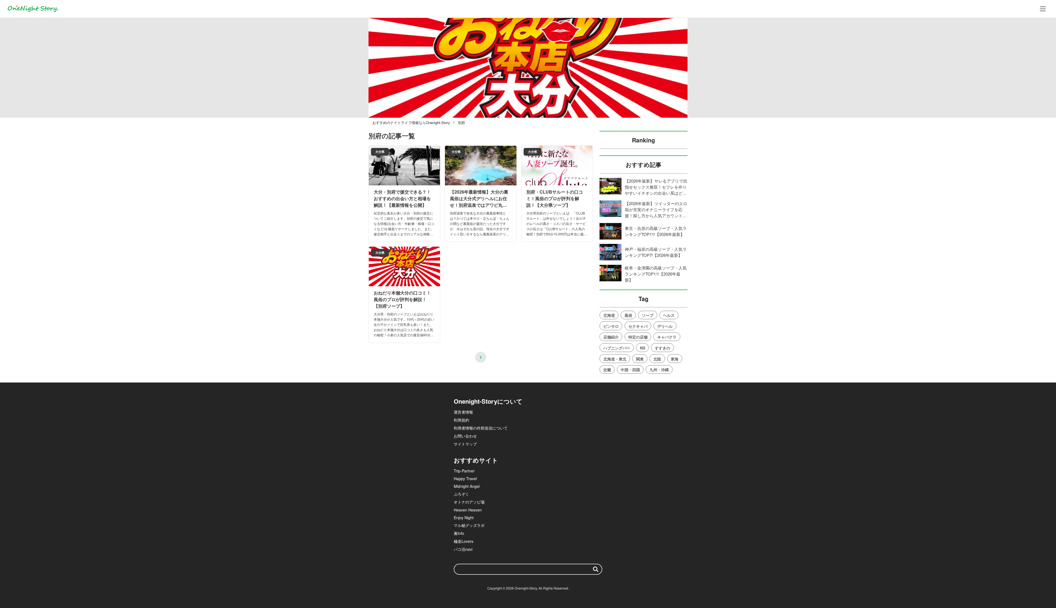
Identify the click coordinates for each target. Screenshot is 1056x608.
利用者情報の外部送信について (481, 428)
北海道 (609, 315)
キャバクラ (666, 337)
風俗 (628, 315)
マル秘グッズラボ (469, 525)
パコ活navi (463, 549)
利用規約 (461, 420)
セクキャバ (638, 326)
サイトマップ (465, 444)
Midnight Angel (467, 486)
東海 (674, 359)
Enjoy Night (464, 517)
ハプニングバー (616, 348)
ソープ (647, 315)
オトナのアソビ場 (469, 502)
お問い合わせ (465, 436)
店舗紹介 (611, 337)
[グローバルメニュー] (1042, 8)
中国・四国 (630, 369)
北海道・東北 (614, 359)
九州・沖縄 (659, 369)
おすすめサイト (476, 460)
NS (642, 348)
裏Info (459, 533)
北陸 (657, 359)
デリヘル (665, 326)
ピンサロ (611, 326)
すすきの (662, 348)
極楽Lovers (463, 541)
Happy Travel (465, 478)
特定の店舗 (638, 337)
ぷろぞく (461, 494)
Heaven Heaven (468, 510)
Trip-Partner (464, 471)
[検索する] (595, 569)
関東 (640, 359)
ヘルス (669, 315)
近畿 (607, 369)
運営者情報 (463, 412)
